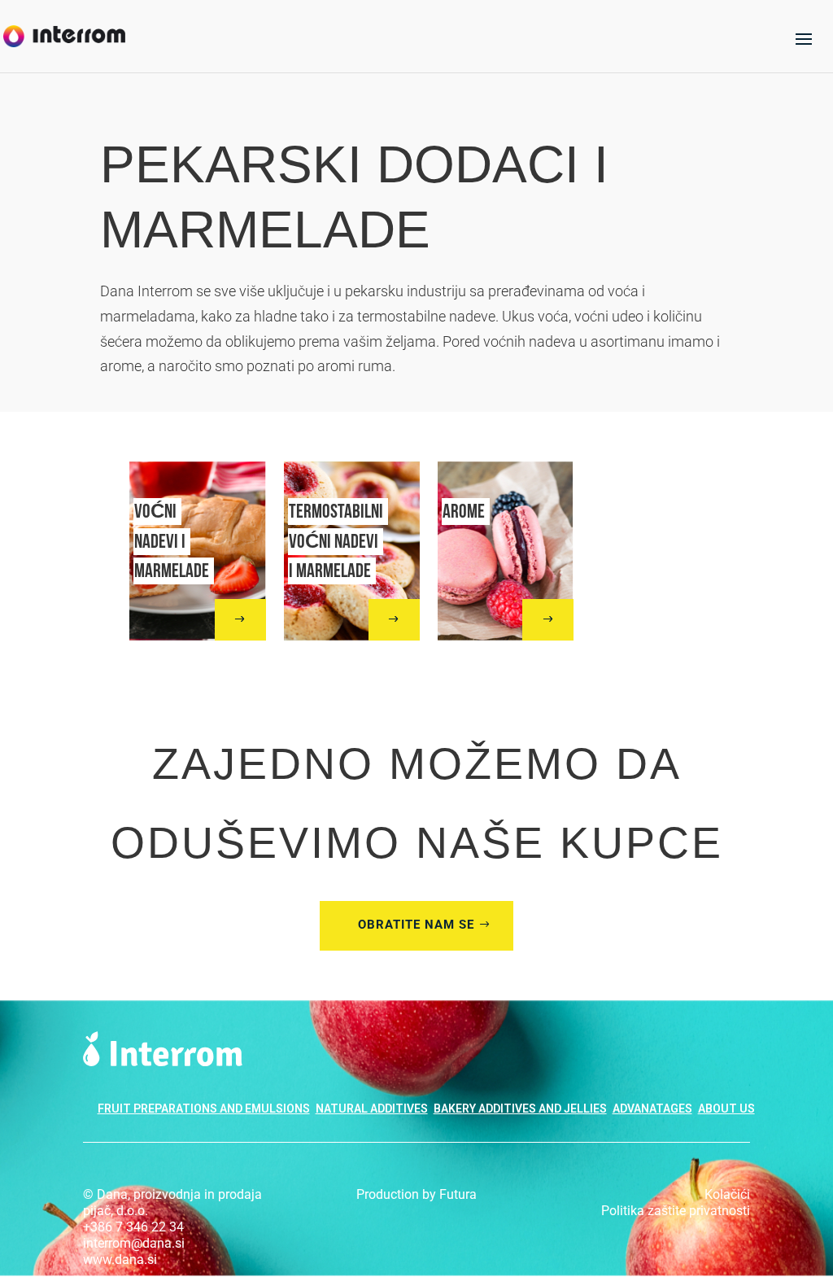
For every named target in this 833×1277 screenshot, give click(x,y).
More (226, 619)
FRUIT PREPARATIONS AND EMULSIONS (204, 1108)
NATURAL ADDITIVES (372, 1108)
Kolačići (727, 1194)
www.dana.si (120, 1259)
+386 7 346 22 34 (133, 1227)
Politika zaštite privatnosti (675, 1210)
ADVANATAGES (652, 1108)
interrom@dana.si (134, 1243)
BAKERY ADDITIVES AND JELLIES (520, 1108)
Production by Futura (416, 1194)
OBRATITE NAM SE (416, 924)
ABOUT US (726, 1108)
